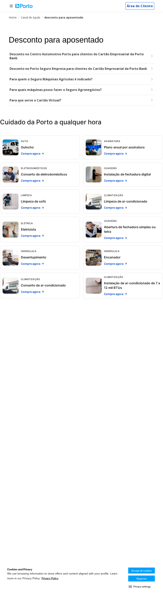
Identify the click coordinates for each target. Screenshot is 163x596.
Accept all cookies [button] (141, 570)
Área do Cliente (140, 6)
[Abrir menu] (11, 6)
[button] (139, 586)
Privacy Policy (50, 578)
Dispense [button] (142, 578)
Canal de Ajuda (30, 17)
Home (13, 17)
